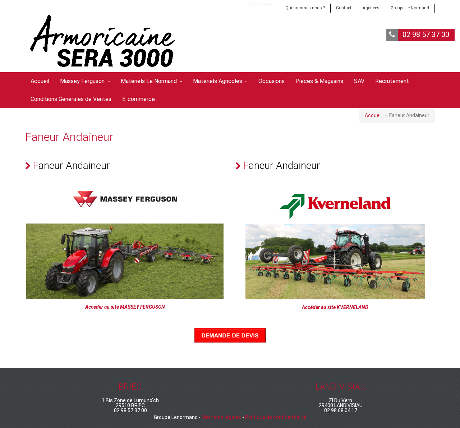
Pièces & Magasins (319, 81)
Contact (343, 7)
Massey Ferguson (82, 81)
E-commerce (138, 99)
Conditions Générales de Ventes (71, 99)
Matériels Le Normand (149, 81)
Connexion (261, 4)
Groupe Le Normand (410, 7)
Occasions (271, 81)
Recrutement (392, 81)
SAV (359, 81)
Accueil (40, 81)
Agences (371, 7)
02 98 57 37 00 (425, 34)
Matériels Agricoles (217, 81)
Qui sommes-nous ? (305, 7)
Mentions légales (221, 417)
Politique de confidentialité (276, 417)
